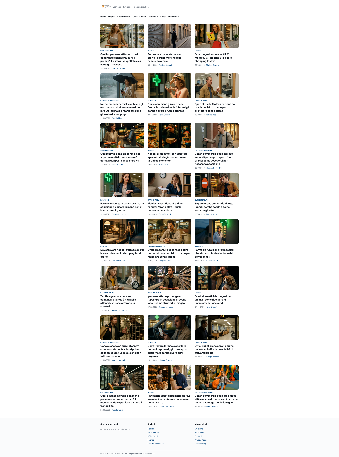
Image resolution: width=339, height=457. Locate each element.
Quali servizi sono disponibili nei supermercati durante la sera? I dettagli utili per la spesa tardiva (120, 157)
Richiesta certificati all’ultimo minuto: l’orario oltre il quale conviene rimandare (165, 207)
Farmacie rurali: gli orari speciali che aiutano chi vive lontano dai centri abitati (214, 253)
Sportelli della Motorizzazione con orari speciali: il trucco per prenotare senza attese (215, 107)
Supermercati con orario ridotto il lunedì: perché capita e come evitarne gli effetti (215, 207)
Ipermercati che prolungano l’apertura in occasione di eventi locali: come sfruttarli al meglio (167, 300)
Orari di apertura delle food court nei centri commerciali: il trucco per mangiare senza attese (169, 253)
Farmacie (153, 16)
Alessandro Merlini (214, 168)
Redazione (199, 432)
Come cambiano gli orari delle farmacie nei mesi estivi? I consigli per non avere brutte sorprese (168, 107)
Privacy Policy (201, 440)
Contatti (198, 436)
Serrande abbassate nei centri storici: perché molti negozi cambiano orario (166, 58)
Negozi (111, 16)
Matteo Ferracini (118, 260)
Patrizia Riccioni (165, 65)
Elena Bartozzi (165, 214)
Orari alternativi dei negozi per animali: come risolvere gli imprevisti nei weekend (213, 300)
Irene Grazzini (164, 115)
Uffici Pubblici (139, 16)
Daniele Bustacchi (119, 214)
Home (103, 16)
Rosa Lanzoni (164, 164)
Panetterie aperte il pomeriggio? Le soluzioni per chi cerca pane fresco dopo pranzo (169, 399)
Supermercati (123, 16)
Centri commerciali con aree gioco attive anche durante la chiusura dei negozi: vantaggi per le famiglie (216, 399)
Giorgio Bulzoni (165, 260)
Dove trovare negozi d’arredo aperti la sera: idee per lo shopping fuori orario (122, 253)
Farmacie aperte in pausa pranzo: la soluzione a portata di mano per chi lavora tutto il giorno (122, 207)
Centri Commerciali (169, 16)
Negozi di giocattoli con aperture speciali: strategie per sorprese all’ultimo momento (168, 157)
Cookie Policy (200, 443)
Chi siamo (199, 429)
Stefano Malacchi (166, 307)
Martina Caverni (118, 68)
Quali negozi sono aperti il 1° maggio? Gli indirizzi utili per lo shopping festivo (213, 58)
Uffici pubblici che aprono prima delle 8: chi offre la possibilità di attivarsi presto (214, 349)
